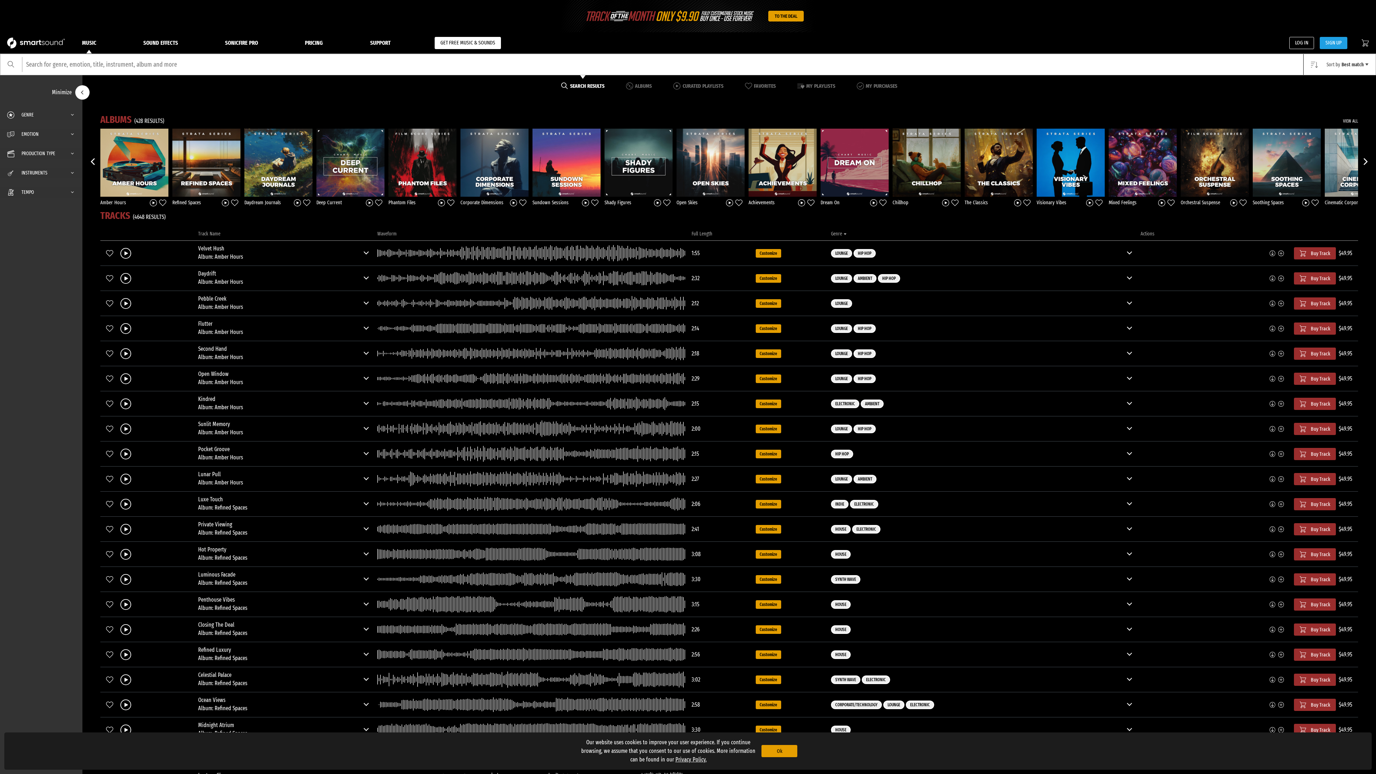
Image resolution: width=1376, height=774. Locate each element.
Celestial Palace (214, 675)
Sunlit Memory (214, 424)
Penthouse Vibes (216, 599)
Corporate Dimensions (481, 203)
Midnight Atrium (216, 725)
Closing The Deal (216, 624)
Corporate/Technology (856, 704)
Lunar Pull (209, 474)
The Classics (976, 203)
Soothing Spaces (1268, 203)
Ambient (865, 278)
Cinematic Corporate (1344, 203)
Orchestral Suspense (1200, 203)
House (840, 529)
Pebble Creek (212, 298)
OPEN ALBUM (134, 162)
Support (380, 42)
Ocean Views (211, 700)
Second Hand (212, 348)
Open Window (213, 374)
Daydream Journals (262, 203)
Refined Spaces (186, 203)
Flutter (205, 323)
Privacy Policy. (691, 759)
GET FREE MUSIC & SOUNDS (467, 42)
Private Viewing (215, 524)
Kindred (206, 399)
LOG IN (1301, 42)
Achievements (762, 203)
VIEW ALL (1350, 121)
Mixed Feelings (1123, 203)
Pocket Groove (214, 449)
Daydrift (207, 273)
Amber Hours (113, 203)
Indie (839, 504)
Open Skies (687, 203)
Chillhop (900, 203)
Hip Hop (864, 253)
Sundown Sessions (550, 203)
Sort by (1345, 65)
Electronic (845, 403)
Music (89, 42)
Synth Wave (845, 579)
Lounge (841, 253)
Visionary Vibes (1051, 203)
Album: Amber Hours (220, 256)
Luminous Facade (216, 574)
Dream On (830, 203)
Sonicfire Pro (241, 42)
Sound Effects (160, 42)
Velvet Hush (211, 248)
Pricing (314, 42)
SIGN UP (1333, 42)
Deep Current (329, 203)
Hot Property (212, 549)
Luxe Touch (210, 499)
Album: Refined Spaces (222, 507)
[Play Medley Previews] (153, 202)
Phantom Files (402, 203)
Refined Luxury (214, 649)
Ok (779, 751)
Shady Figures (618, 203)
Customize (768, 253)
